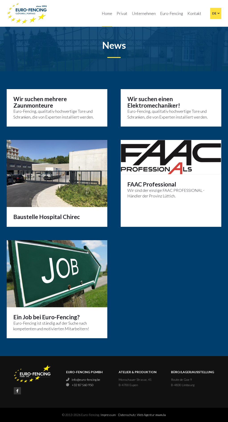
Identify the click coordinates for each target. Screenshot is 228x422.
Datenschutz (127, 415)
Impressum (108, 415)
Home (107, 13)
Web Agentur (146, 415)
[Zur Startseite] (27, 13)
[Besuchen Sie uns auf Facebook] (17, 390)
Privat (122, 13)
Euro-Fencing (171, 13)
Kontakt (194, 13)
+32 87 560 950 (83, 385)
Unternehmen (144, 13)
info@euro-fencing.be (86, 379)
